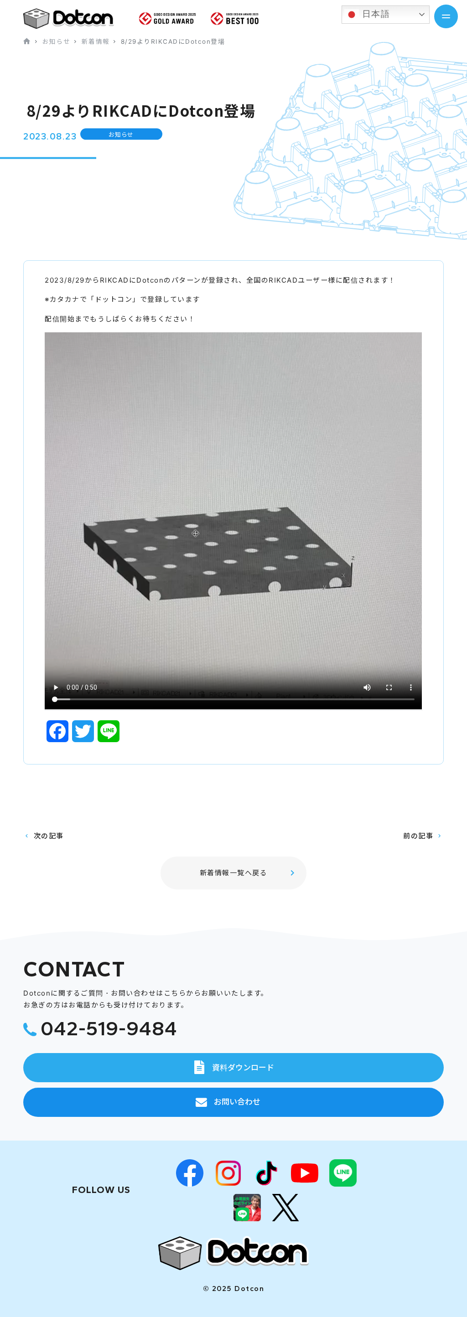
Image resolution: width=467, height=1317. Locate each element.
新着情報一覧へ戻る (234, 872)
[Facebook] (189, 1173)
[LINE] (343, 1173)
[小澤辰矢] (247, 1207)
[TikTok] (266, 1173)
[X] (285, 1207)
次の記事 (49, 836)
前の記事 (418, 836)
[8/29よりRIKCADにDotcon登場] (75, 18)
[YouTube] (304, 1173)
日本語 (374, 14)
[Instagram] (228, 1173)
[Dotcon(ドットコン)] (233, 1253)
